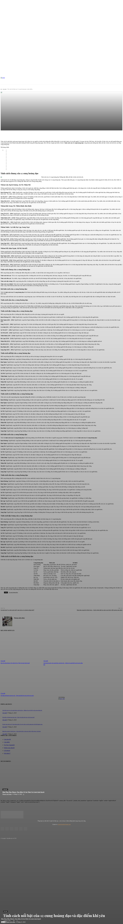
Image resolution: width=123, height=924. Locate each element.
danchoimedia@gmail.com (64, 824)
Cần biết (5, 911)
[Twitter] (25, 828)
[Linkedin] (11, 828)
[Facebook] (2, 828)
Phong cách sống (7, 794)
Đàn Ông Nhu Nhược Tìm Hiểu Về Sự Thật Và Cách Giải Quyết (15, 663)
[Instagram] (7, 828)
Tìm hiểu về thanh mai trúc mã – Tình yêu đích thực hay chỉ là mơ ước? (17, 695)
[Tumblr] (21, 828)
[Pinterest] (16, 828)
